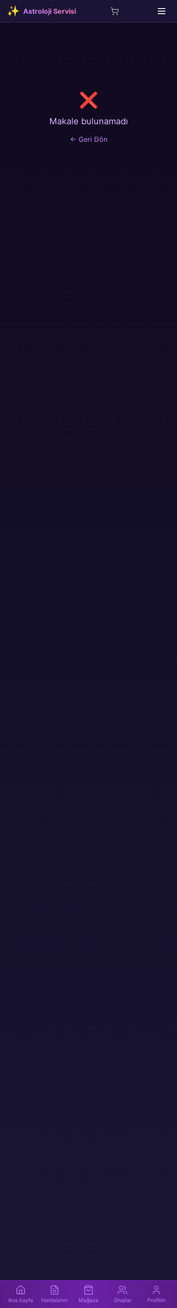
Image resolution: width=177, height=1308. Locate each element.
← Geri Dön (88, 139)
